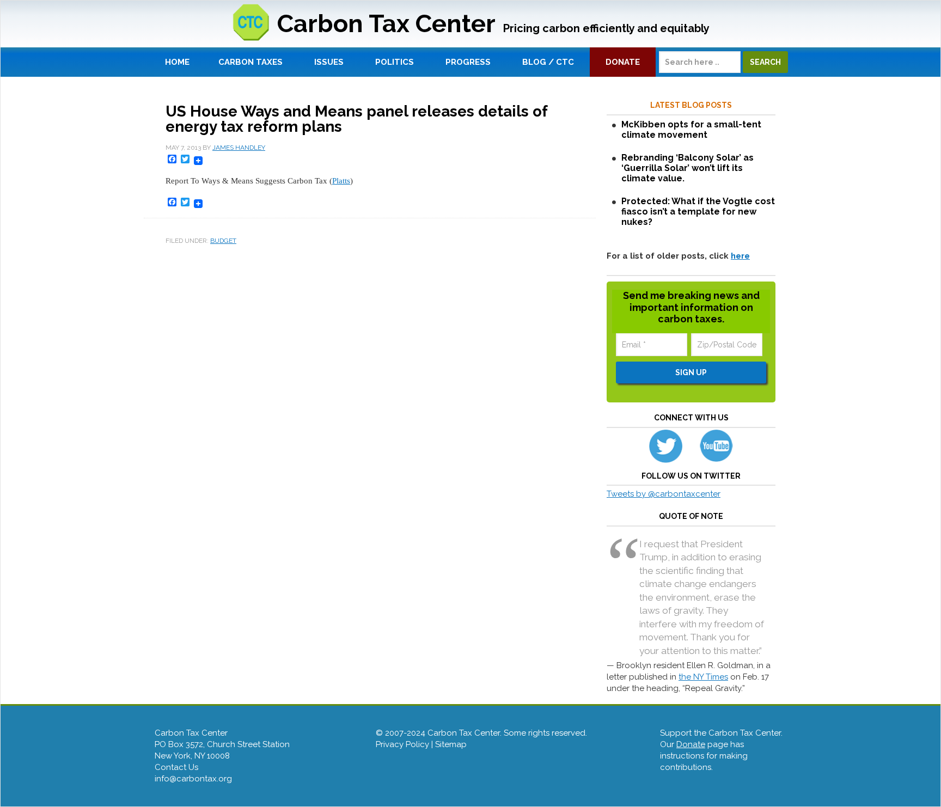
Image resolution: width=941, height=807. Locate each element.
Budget (223, 240)
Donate (690, 744)
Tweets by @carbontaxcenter (663, 494)
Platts (341, 180)
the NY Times (703, 677)
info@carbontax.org (193, 779)
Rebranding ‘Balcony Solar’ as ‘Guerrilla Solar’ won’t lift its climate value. (687, 168)
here (740, 256)
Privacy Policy (402, 744)
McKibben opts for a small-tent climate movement (691, 129)
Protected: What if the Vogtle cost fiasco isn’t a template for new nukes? (698, 211)
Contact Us (176, 767)
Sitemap (451, 744)
